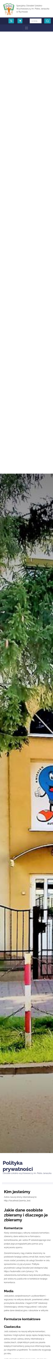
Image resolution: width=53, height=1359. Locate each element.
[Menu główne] (26, 28)
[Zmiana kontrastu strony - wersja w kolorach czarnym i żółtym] (19, 20)
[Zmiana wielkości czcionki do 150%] (11, 20)
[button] (47, 20)
